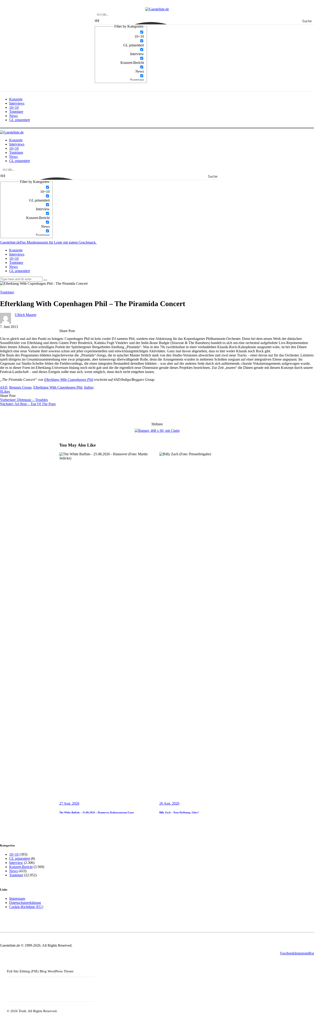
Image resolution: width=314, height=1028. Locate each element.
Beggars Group (20, 387)
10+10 (14, 854)
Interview (16, 863)
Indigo (89, 387)
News (13, 871)
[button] (5, 391)
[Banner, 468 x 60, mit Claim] (157, 431)
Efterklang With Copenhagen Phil (68, 380)
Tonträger (7, 292)
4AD (3, 387)
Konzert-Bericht (21, 867)
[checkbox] (121, 34)
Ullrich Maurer (25, 315)
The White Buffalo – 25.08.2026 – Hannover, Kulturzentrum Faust (96, 812)
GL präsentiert (19, 858)
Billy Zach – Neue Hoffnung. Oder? (179, 812)
